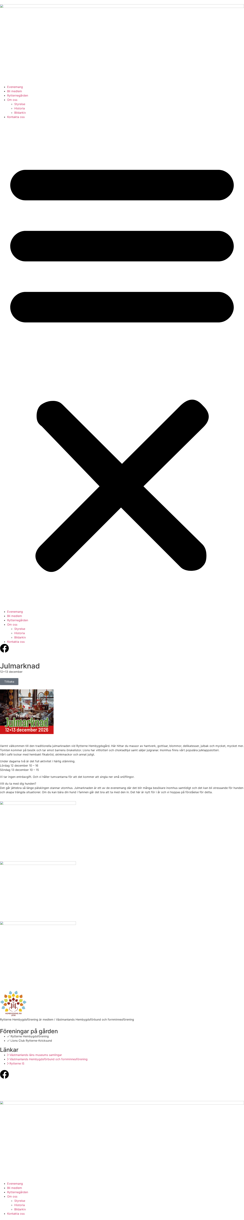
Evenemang (15, 87)
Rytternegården (17, 95)
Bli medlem (14, 91)
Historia (19, 108)
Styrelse (19, 104)
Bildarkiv (20, 112)
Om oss (12, 100)
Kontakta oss (16, 117)
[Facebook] (4, 1074)
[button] (122, 364)
